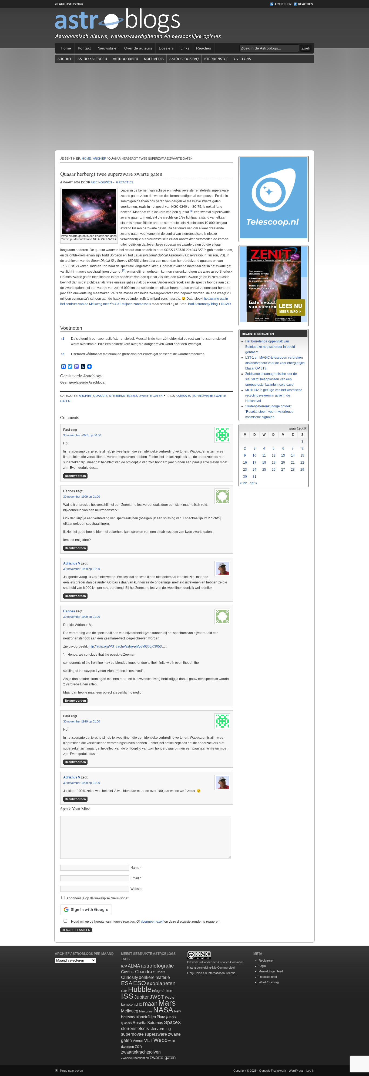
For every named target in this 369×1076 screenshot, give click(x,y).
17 (254, 462)
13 (283, 455)
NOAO (226, 304)
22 (302, 462)
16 (245, 462)
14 (293, 455)
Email (134, 878)
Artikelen (282, 4)
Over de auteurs (138, 48)
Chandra (143, 971)
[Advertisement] (184, 106)
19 (274, 462)
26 (274, 469)
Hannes (69, 611)
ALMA (134, 966)
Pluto (161, 1017)
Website (136, 889)
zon (138, 1046)
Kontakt (84, 48)
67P (124, 966)
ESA (126, 983)
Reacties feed (268, 976)
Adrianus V (71, 563)
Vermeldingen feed (271, 971)
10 (254, 455)
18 (264, 462)
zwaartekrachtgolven (141, 1052)
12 (274, 455)
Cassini (127, 971)
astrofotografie (157, 966)
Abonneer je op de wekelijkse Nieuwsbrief (97, 898)
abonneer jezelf (151, 921)
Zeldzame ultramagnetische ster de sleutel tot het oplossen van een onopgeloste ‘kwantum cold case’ (271, 379)
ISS (127, 996)
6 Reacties (124, 182)
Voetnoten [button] (71, 328)
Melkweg (129, 1010)
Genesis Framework (272, 1070)
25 (264, 469)
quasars (100, 395)
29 (302, 469)
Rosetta (139, 1022)
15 (302, 455)
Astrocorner (125, 59)
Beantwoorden (75, 475)
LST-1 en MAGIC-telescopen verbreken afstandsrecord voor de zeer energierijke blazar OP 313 (275, 363)
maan (150, 1003)
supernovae (132, 1034)
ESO (139, 983)
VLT (148, 1040)
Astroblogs (184, 25)
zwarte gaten (151, 395)
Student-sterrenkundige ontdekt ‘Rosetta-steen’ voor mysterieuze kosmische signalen (269, 411)
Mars (167, 1002)
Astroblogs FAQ (184, 59)
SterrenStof (216, 59)
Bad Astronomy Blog (203, 304)
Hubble (139, 989)
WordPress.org (269, 982)
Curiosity (129, 977)
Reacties (305, 4)
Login (262, 966)
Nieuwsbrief (108, 48)
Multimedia (154, 59)
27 (283, 469)
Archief (65, 59)
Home (66, 48)
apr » (253, 483)
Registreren (266, 960)
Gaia (124, 990)
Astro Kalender (92, 59)
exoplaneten (161, 983)
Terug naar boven (71, 1070)
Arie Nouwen (101, 182)
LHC (138, 1004)
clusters (159, 972)
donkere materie (154, 977)
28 (293, 469)
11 (264, 455)
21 (293, 462)
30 (245, 476)
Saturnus (155, 1022)
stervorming (160, 1028)
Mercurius (145, 1011)
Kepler (170, 997)
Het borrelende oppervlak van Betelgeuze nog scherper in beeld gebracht (270, 346)
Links (184, 48)
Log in (310, 1070)
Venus (138, 1040)
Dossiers (166, 48)
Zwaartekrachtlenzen (135, 1058)
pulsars (171, 1017)
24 (254, 469)
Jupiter (141, 997)
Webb (160, 1040)
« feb (243, 483)
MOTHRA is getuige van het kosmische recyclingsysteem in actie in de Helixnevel (273, 395)
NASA (163, 1010)
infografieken (162, 991)
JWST (157, 997)
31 (254, 476)
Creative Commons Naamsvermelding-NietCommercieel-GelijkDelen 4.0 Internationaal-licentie (215, 968)
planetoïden (146, 1016)
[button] (191, 212)
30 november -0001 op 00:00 (82, 435)
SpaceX (172, 1022)
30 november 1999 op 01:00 (81, 496)
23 (245, 469)
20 (283, 462)
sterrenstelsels (123, 395)
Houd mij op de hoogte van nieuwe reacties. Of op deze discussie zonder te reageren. (145, 921)
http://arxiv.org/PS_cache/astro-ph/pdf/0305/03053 (125, 646)
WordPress (296, 1070)
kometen (128, 1004)
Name (134, 868)
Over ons (242, 59)
